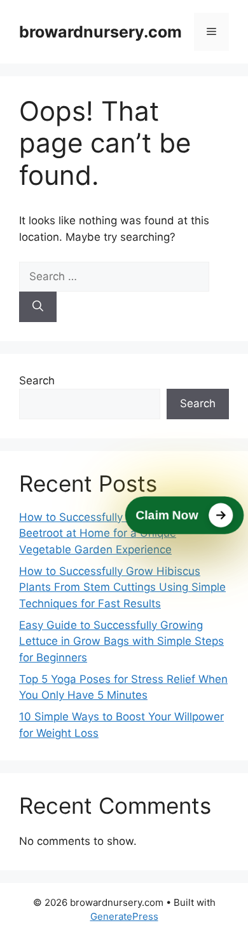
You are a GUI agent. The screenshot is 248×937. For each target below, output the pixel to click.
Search (37, 380)
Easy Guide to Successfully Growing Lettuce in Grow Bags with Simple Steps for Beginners (121, 641)
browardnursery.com (100, 31)
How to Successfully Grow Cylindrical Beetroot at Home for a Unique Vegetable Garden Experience (114, 533)
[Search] (38, 307)
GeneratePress (124, 916)
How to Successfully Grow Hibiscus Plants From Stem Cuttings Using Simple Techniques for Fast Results (122, 587)
